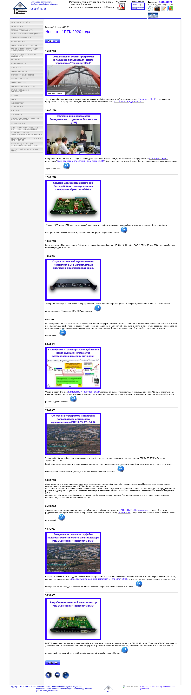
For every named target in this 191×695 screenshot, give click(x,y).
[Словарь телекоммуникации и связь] (138, 9)
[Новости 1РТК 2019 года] (52, 664)
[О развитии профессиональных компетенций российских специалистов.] (61, 520)
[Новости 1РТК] (150, 11)
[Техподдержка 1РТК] (153, 17)
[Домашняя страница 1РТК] (20, 7)
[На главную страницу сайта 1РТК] (65, 678)
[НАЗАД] (57, 678)
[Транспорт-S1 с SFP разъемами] (73, 300)
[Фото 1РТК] (157, 11)
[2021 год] (52, 43)
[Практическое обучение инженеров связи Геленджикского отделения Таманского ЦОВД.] (73, 154)
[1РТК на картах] (170, 10)
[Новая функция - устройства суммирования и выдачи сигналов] (73, 388)
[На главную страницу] (108, 690)
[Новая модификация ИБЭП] (73, 221)
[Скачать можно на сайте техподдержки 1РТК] (73, 95)
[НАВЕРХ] (48, 678)
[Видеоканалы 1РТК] (121, 10)
